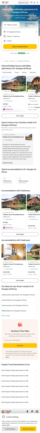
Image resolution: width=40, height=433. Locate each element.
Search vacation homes (20, 46)
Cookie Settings (10, 429)
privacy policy (6, 425)
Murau (13, 61)
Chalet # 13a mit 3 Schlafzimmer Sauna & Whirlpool (20, 264)
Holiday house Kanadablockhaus (13, 96)
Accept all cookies (28, 429)
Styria (6, 61)
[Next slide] (36, 91)
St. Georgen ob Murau (23, 61)
